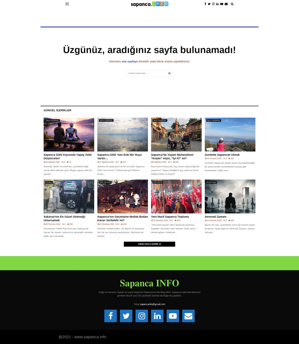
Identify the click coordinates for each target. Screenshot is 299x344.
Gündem (49, 182)
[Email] (227, 4)
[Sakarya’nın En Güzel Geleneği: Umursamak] (69, 196)
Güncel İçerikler (57, 110)
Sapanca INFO (149, 282)
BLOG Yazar (211, 182)
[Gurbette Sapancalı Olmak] (230, 134)
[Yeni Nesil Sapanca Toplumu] (176, 196)
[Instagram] (214, 4)
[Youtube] (222, 4)
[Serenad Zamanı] (230, 196)
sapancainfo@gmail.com (152, 304)
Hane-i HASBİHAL (52, 120)
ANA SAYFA (157, 182)
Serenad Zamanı (215, 216)
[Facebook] (206, 4)
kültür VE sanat (105, 182)
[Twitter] (210, 4)
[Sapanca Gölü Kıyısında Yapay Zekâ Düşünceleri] (69, 134)
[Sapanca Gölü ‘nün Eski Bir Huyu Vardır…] (122, 134)
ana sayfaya (130, 61)
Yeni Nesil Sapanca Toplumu (170, 216)
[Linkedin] (218, 4)
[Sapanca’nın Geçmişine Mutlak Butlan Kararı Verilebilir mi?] (122, 196)
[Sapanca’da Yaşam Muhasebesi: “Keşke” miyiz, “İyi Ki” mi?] (176, 134)
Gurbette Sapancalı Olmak (222, 154)
